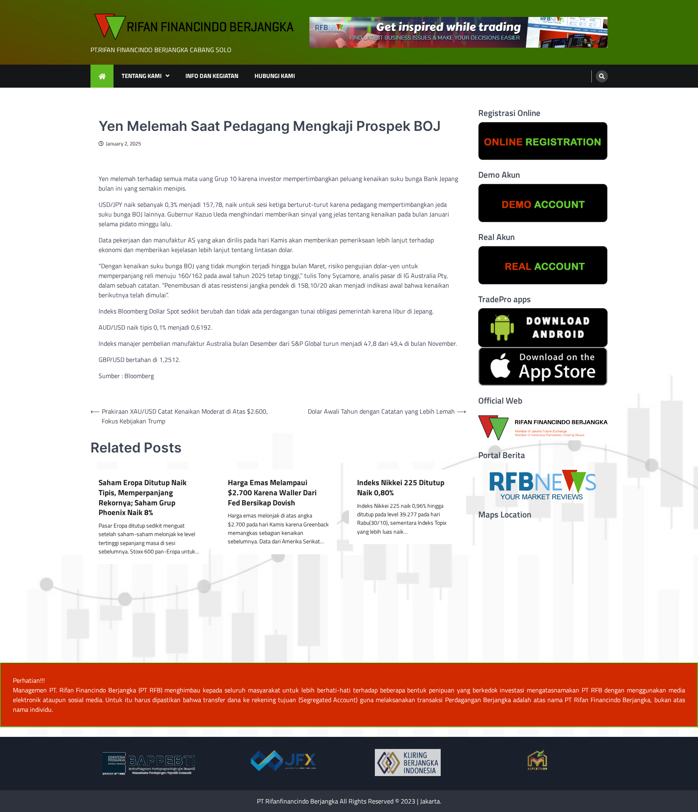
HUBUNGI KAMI (274, 75)
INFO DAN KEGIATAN (211, 75)
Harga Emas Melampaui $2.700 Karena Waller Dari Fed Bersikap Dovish (272, 492)
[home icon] (102, 76)
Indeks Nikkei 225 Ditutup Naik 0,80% (400, 488)
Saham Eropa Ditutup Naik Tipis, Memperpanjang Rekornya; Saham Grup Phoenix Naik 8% (143, 497)
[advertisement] (458, 32)
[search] (602, 76)
